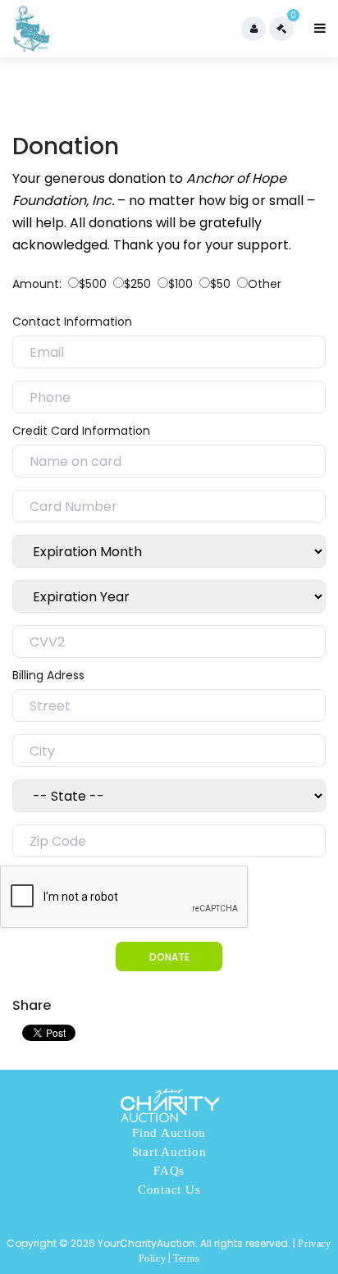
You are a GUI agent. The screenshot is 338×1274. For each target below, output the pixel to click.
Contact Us (169, 1189)
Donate (169, 957)
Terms (186, 1258)
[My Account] (253, 28)
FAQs (169, 1170)
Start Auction (169, 1151)
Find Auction (169, 1132)
